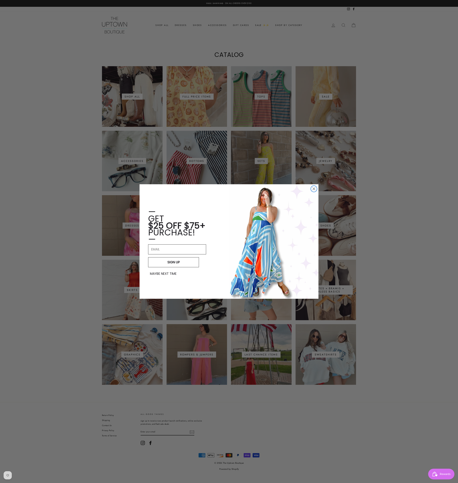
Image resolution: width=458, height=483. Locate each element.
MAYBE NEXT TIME (163, 274)
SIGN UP (173, 262)
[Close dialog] (314, 189)
